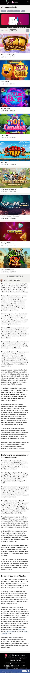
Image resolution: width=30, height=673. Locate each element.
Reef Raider (21, 629)
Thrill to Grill (5, 81)
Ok (28, 670)
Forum (17, 655)
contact (18, 660)
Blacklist (12, 660)
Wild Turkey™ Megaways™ (9, 189)
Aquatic (9, 10)
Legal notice (22, 658)
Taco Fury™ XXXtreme (7, 269)
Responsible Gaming (11, 658)
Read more (24, 671)
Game (22, 10)
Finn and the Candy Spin (8, 55)
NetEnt (3, 10)
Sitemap (22, 655)
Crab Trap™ (4, 162)
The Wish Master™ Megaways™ (10, 216)
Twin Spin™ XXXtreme (7, 243)
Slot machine (16, 10)
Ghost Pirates (10, 631)
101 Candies (4, 135)
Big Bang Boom (5, 108)
